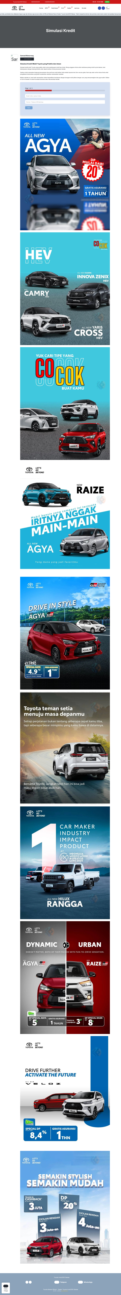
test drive (75, 72)
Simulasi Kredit (26, 64)
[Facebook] (99, 8)
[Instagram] (103, 8)
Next (28, 107)
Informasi (28, 59)
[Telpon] (57, 1282)
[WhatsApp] (81, 1282)
